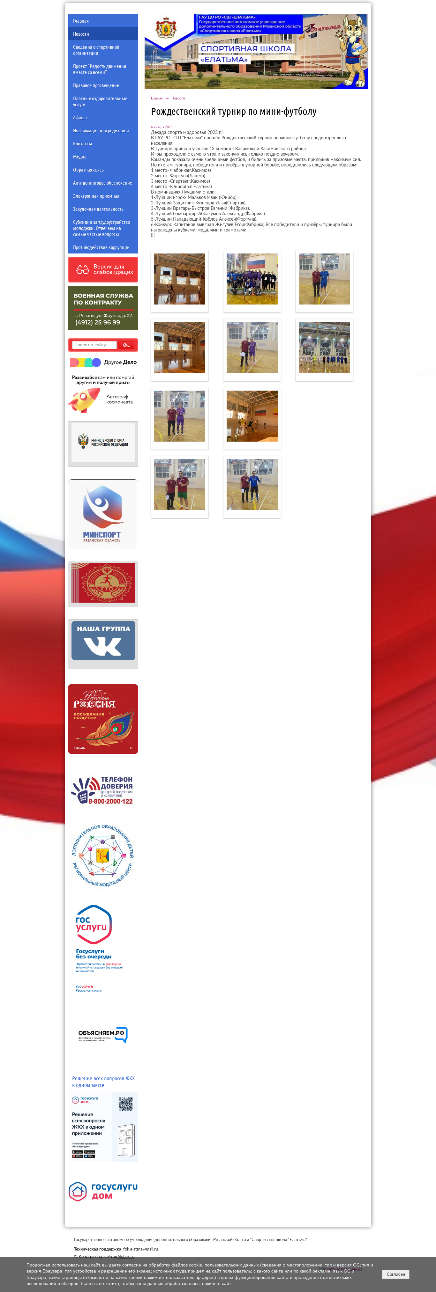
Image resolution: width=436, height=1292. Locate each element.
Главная (81, 21)
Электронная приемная (96, 196)
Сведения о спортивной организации (96, 50)
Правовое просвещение (96, 85)
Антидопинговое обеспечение (102, 183)
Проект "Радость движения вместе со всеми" (99, 69)
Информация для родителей (101, 130)
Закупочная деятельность (98, 209)
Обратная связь (88, 169)
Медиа (79, 156)
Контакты (82, 143)
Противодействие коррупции (101, 247)
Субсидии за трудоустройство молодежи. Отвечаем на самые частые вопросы (101, 228)
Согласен (396, 1274)
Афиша (80, 117)
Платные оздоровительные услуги (100, 101)
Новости (81, 34)
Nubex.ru (126, 1257)
